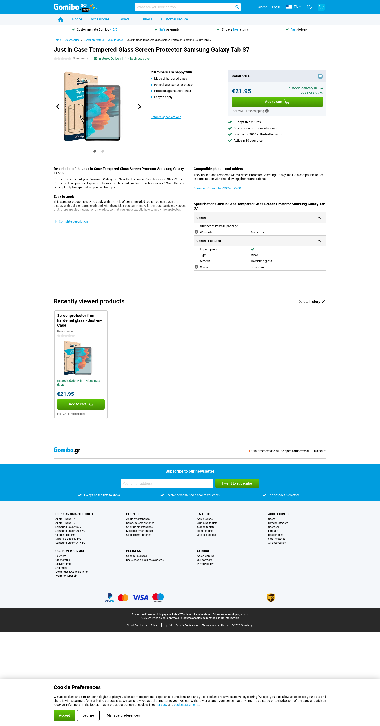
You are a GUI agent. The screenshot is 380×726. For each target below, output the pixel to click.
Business (145, 19)
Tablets (124, 19)
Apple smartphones (138, 519)
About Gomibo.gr (137, 625)
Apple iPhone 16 (65, 523)
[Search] (237, 7)
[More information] (267, 111)
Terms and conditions (215, 625)
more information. (229, 618)
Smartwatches (276, 538)
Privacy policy (205, 563)
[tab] (94, 151)
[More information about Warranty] (196, 232)
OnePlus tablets (206, 534)
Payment (60, 556)
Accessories (100, 19)
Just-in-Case (115, 40)
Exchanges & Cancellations (71, 571)
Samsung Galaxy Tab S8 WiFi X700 (217, 188)
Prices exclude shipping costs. (230, 614)
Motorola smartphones (139, 530)
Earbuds (273, 530)
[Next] (139, 106)
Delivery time (63, 563)
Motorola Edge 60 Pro (68, 538)
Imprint (167, 625)
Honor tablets (205, 530)
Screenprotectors (94, 40)
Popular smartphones (74, 514)
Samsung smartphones (140, 523)
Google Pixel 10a (65, 534)
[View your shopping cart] (321, 7)
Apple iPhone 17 (65, 519)
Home (57, 40)
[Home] (61, 19)
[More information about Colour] (196, 267)
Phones (132, 514)
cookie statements (186, 704)
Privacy (155, 625)
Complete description (73, 221)
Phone (77, 19)
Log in (276, 7)
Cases (271, 519)
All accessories (277, 542)
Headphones (275, 534)
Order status (62, 559)
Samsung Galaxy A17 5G (70, 542)
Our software (204, 559)
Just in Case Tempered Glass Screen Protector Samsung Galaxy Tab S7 (169, 40)
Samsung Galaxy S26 (68, 526)
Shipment (61, 567)
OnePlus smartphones (139, 526)
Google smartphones (138, 534)
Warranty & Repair (66, 575)
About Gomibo (205, 556)
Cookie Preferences (187, 625)
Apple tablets (205, 519)
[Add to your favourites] (320, 76)
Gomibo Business (136, 556)
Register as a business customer (145, 559)
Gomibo (203, 551)
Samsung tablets (207, 523)
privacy (162, 704)
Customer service (174, 19)
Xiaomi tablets (205, 526)
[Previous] (58, 106)
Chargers (273, 526)
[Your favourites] (309, 7)
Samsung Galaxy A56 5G (70, 530)
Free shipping (77, 413)
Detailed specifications (166, 117)
